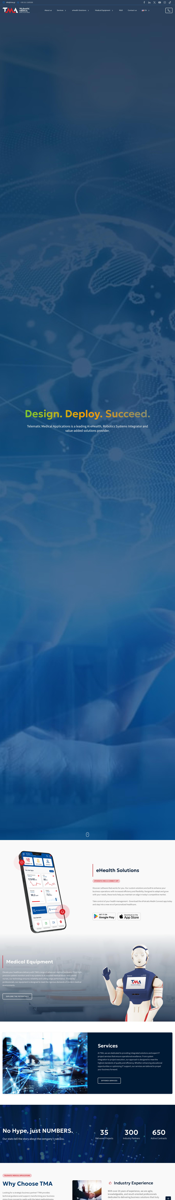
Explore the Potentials (17, 996)
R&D (121, 10)
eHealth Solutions (79, 10)
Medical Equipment (102, 10)
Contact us (132, 10)
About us (48, 10)
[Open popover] (22, 862)
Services (60, 10)
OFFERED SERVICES (109, 1081)
